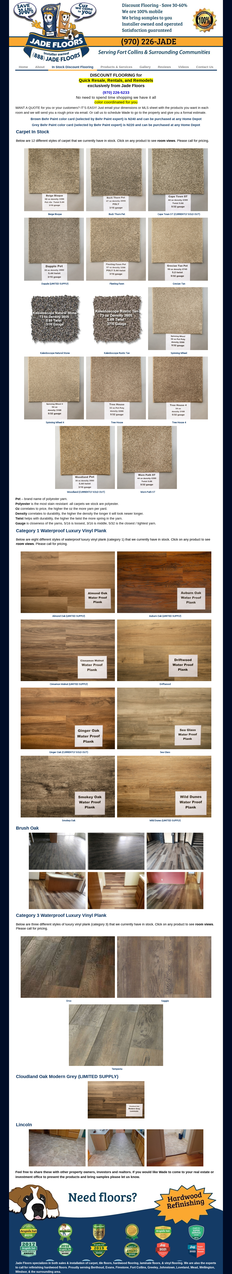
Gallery (145, 67)
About (40, 67)
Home (23, 67)
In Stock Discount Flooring (72, 67)
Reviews (164, 67)
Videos (183, 67)
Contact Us (204, 67)
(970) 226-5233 (116, 92)
